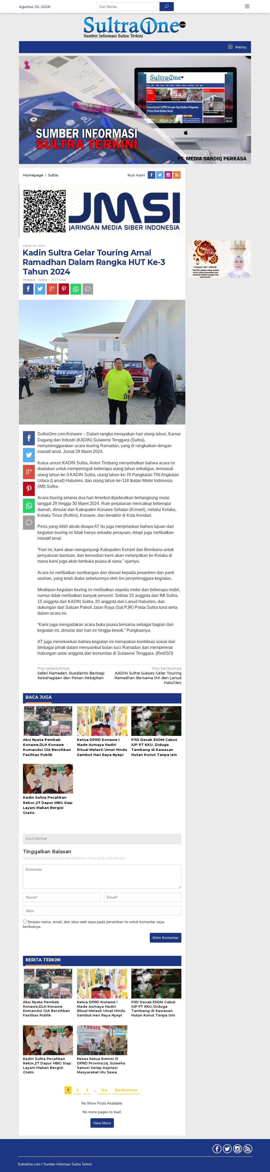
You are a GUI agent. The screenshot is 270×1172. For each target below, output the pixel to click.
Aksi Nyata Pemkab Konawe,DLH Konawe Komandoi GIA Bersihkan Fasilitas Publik (46, 1008)
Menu (240, 47)
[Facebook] (152, 175)
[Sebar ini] (28, 288)
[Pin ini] (64, 288)
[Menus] (249, 6)
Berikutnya (126, 1090)
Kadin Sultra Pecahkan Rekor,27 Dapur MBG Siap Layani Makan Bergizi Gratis (47, 1065)
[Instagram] (169, 175)
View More (102, 1123)
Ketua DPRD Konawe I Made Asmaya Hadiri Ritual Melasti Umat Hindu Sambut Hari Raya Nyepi (101, 1008)
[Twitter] (160, 175)
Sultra (43, 280)
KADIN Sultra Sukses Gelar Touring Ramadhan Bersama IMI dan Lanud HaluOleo (147, 675)
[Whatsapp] (75, 289)
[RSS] (177, 175)
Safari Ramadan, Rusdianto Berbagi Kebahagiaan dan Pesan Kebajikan (70, 673)
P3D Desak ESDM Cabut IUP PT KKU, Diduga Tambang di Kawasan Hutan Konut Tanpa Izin (153, 1008)
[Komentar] (88, 288)
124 (104, 1090)
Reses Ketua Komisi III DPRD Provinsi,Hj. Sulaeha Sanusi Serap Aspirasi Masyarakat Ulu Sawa (101, 1065)
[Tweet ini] (40, 288)
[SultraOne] (135, 26)
